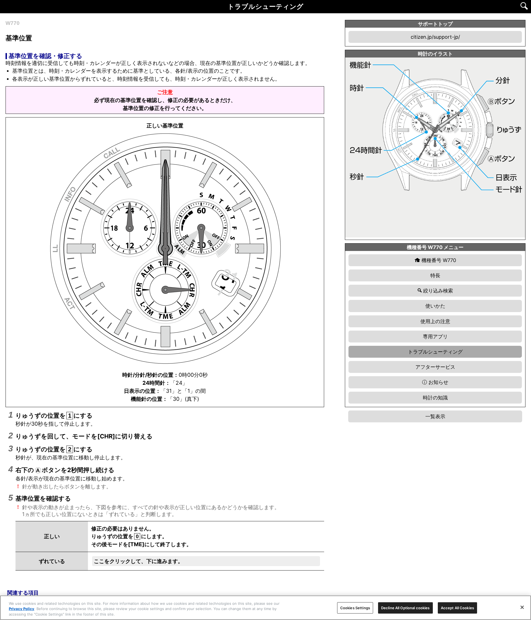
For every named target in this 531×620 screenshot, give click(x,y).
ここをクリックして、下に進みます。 (138, 561)
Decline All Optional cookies (405, 607)
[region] (265, 607)
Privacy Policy (21, 609)
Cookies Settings (355, 607)
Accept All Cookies (457, 607)
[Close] (522, 607)
